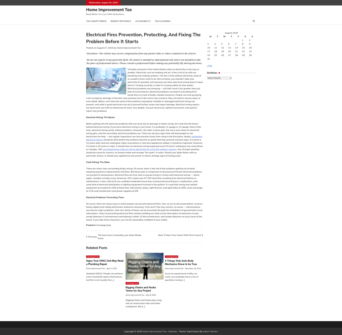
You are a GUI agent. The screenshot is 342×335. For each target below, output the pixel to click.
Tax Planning (162, 21)
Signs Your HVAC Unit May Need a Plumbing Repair (104, 262)
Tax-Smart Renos (96, 21)
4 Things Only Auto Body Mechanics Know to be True (181, 262)
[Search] (254, 21)
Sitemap (172, 331)
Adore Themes (210, 331)
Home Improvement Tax (109, 9)
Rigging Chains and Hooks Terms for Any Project (141, 289)
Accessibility (143, 21)
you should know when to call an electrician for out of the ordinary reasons (139, 149)
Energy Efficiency (121, 21)
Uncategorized (103, 225)
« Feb (209, 65)
